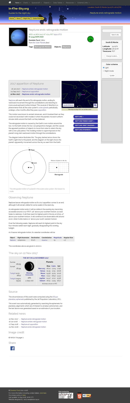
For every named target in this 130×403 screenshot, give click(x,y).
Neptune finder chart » (84, 121)
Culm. (53, 266)
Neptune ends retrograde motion (36, 94)
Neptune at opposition (30, 92)
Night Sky (26, 18)
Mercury (41, 268)
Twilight (13, 273)
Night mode (109, 71)
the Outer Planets (39, 43)
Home (12, 18)
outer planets (44, 108)
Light (106, 68)
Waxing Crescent (29, 274)
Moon (43, 273)
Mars (43, 276)
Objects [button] (47, 3)
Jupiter (42, 278)
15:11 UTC (57, 34)
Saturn (42, 281)
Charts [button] (25, 3)
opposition (42, 110)
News (19, 18)
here (24, 395)
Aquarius (44, 240)
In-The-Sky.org (19, 8)
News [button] (17, 3)
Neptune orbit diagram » (85, 125)
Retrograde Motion (43, 47)
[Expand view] (95, 105)
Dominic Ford (15, 390)
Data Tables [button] (58, 3)
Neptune (66, 47)
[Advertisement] (54, 64)
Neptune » (79, 116)
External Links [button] (82, 3)
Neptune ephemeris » (83, 130)
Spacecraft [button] (36, 3)
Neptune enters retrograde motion (35, 89)
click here (43, 393)
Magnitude (58, 237)
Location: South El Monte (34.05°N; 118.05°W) (104, 7)
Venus (42, 271)
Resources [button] (70, 3)
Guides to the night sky (19, 13)
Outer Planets (38, 18)
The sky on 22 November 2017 (36, 258)
